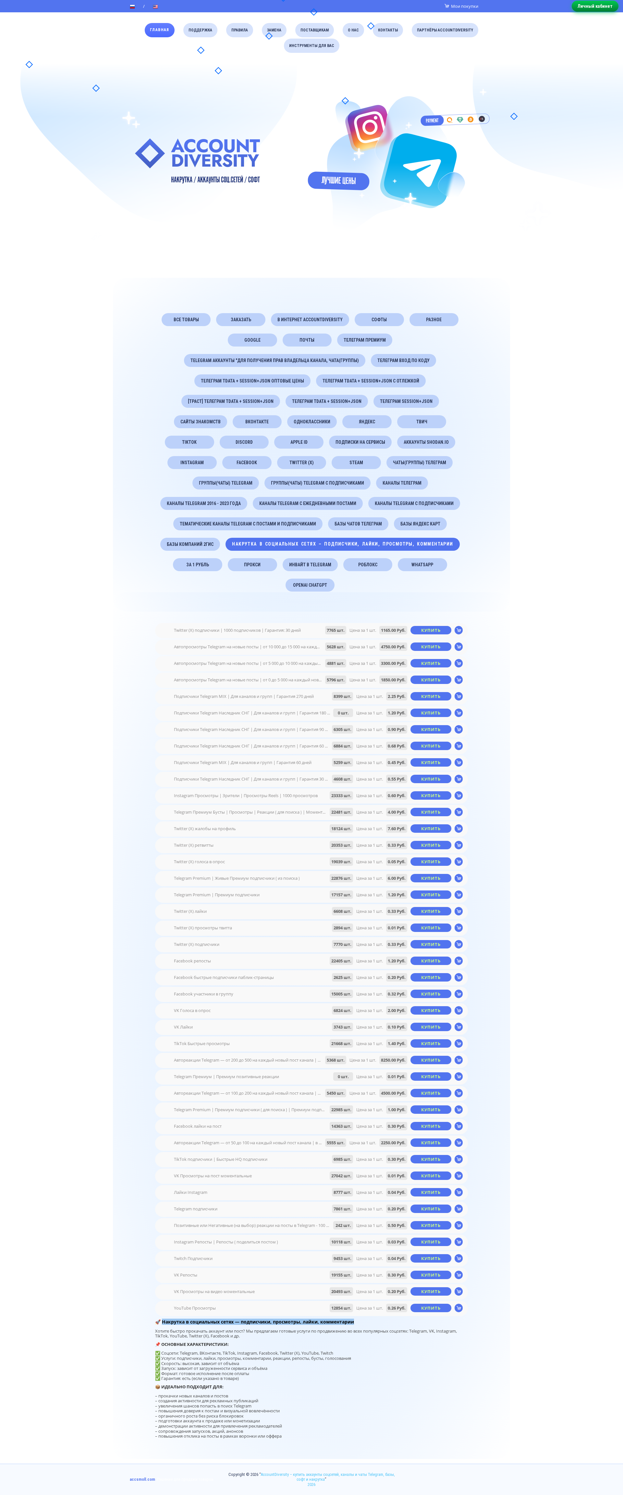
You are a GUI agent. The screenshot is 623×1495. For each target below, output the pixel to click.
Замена (274, 30)
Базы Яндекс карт (420, 523)
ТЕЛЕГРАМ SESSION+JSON (406, 401)
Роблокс (367, 564)
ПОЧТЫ (306, 340)
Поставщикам (314, 30)
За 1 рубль (197, 564)
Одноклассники (312, 421)
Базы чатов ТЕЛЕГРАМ (358, 523)
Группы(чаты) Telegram (225, 483)
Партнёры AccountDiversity (445, 30)
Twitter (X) (301, 462)
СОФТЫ (379, 319)
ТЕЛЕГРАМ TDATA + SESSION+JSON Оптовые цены (252, 380)
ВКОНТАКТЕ (257, 421)
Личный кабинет (595, 6)
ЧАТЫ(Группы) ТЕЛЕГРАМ (419, 462)
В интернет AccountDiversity (310, 319)
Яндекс (367, 421)
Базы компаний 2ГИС (190, 544)
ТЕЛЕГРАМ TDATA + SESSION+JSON (326, 401)
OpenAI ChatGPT (310, 585)
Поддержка (200, 30)
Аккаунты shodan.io (426, 442)
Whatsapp (422, 564)
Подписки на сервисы (360, 442)
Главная (159, 30)
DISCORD (244, 442)
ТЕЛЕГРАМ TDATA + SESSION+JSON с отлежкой (371, 380)
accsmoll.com (142, 1479)
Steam (356, 462)
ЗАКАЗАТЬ (241, 319)
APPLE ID (299, 442)
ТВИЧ (421, 421)
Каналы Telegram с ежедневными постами (307, 503)
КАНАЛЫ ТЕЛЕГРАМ (402, 483)
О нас (353, 30)
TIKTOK (189, 442)
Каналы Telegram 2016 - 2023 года (204, 503)
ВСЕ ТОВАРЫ (186, 319)
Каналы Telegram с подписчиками (414, 503)
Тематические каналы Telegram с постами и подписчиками (248, 523)
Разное (434, 319)
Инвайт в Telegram (310, 564)
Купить (431, 630)
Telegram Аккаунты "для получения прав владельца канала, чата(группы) (274, 360)
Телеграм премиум (365, 340)
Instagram (192, 462)
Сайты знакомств (200, 421)
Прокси (252, 564)
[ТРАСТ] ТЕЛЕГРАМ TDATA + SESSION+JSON (231, 401)
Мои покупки (464, 6)
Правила (239, 30)
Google (252, 340)
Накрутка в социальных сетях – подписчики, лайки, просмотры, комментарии (342, 544)
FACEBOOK (247, 462)
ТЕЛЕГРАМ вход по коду (403, 360)
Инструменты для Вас (311, 45)
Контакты (388, 30)
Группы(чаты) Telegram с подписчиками (317, 483)
